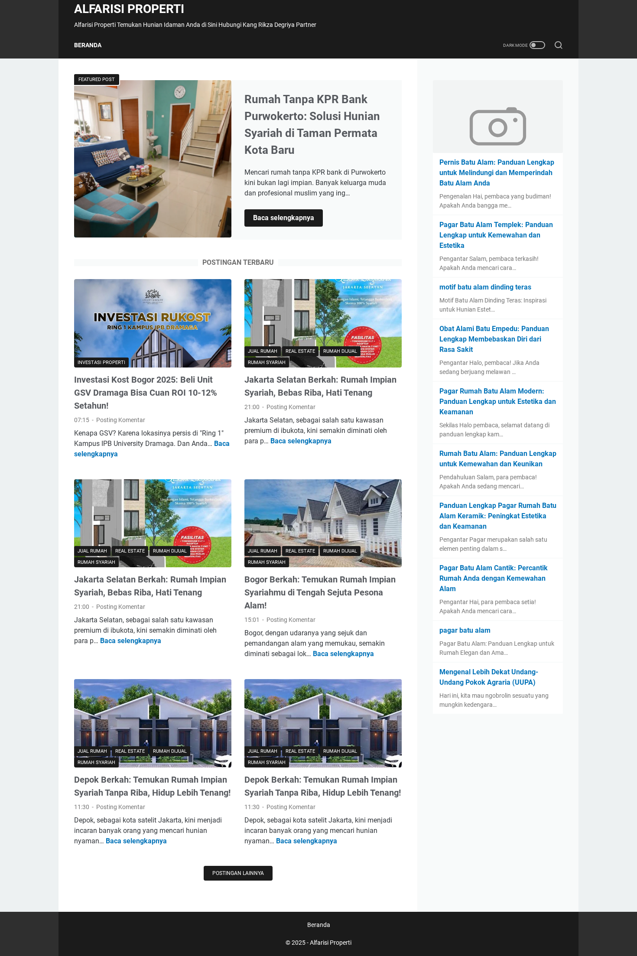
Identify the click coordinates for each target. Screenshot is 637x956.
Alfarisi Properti (129, 9)
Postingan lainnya (238, 873)
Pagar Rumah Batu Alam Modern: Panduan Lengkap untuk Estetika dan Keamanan (497, 401)
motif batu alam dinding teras (485, 287)
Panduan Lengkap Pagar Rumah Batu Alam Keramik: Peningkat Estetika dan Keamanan (497, 515)
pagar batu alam (465, 630)
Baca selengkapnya (288, 218)
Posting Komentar (120, 419)
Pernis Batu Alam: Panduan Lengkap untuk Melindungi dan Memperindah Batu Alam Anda (496, 172)
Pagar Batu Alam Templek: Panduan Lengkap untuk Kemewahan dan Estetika (496, 235)
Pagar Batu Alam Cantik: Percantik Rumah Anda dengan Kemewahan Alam (493, 578)
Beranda (87, 45)
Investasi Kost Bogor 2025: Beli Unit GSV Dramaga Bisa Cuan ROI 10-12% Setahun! (145, 392)
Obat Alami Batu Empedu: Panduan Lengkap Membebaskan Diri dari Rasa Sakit (494, 339)
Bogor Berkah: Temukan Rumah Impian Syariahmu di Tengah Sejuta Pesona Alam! (320, 592)
